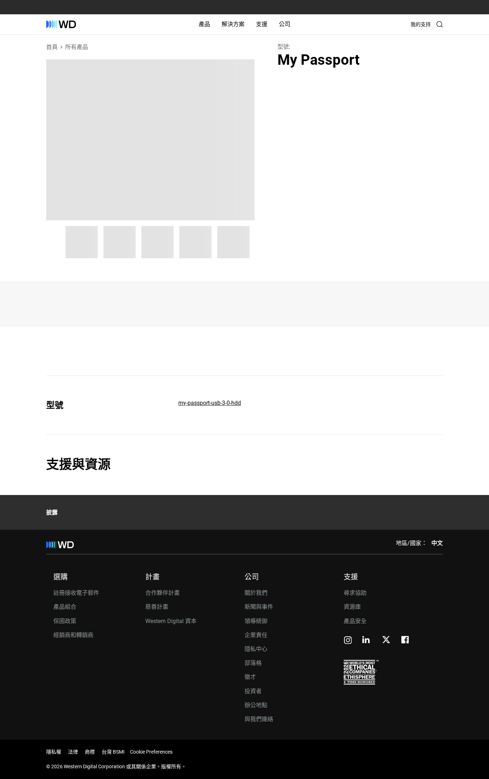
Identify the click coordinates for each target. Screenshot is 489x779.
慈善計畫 (156, 606)
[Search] (439, 24)
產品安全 (355, 621)
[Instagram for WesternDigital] (348, 641)
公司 (284, 24)
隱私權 (53, 752)
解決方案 (233, 24)
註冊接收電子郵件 (76, 592)
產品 (204, 24)
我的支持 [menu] (421, 24)
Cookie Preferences (151, 752)
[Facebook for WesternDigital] (405, 641)
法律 (73, 752)
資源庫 (352, 606)
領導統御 (256, 621)
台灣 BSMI (113, 752)
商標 (90, 752)
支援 (261, 24)
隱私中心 (256, 649)
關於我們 (256, 592)
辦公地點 (256, 705)
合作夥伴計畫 (162, 592)
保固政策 (64, 621)
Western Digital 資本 (171, 621)
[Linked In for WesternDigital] (366, 641)
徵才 (250, 676)
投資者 (253, 691)
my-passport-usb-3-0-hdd (209, 403)
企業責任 (256, 635)
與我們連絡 (259, 719)
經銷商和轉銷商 (73, 635)
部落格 (253, 663)
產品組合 (64, 606)
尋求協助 (355, 592)
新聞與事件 (259, 606)
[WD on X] (386, 640)
